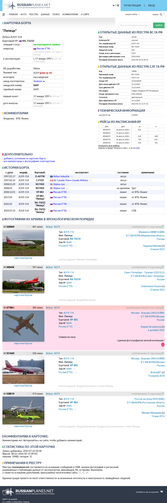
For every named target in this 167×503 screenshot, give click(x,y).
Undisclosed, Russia (151, 286)
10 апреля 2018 (156, 376)
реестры (33, 14)
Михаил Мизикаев (151, 413)
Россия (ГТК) (43, 48)
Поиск (156, 14)
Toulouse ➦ (39, 81)
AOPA (137, 235)
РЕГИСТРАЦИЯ (132, 5)
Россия (161, 239)
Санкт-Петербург (155, 276)
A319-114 (69, 232)
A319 (57, 226)
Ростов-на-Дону (150, 399)
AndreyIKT (156, 372)
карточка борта (22, 258)
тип (74, 242)
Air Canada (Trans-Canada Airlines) (70, 180)
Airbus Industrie (61, 176)
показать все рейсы (109, 145)
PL (83, 472)
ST (79, 472)
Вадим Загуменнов (151, 326)
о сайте (85, 14)
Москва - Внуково (148, 313)
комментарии (70, 14)
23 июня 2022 (157, 289)
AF (87, 472)
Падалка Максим (152, 246)
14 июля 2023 (157, 249)
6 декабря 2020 (156, 330)
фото (24, 14)
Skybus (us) (59, 184)
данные (45, 14)
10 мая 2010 (158, 416)
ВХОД (151, 5)
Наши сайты (131, 14)
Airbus (49, 226)
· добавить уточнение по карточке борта (24, 158)
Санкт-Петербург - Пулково (144, 272)
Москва (160, 316)
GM (137, 148)
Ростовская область (154, 402)
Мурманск (152, 232)
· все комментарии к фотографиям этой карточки (28, 161)
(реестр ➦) (46, 72)
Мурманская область (153, 235)
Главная (13, 14)
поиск (56, 14)
